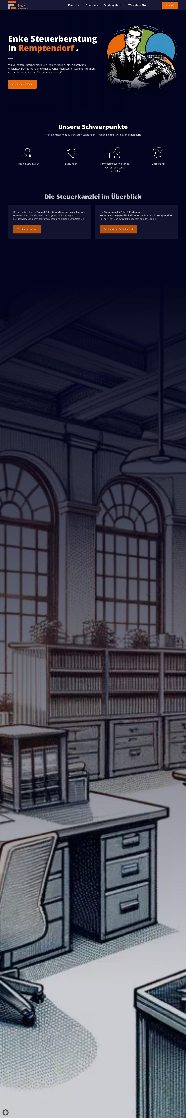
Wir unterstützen (138, 5)
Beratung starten (113, 5)
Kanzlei (72, 5)
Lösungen (90, 5)
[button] (5, 1112)
